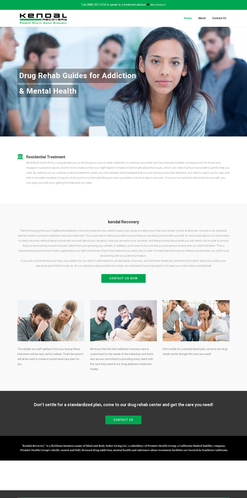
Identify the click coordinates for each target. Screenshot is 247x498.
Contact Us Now (123, 278)
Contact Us (123, 419)
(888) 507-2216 (96, 4)
